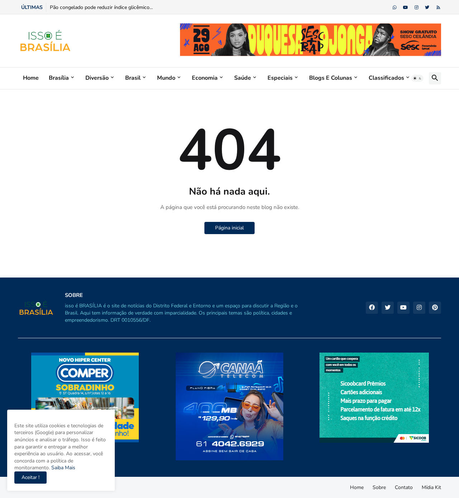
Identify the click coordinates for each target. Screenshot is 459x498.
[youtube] (405, 8)
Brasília (59, 78)
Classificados (386, 78)
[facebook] (372, 308)
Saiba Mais (62, 467)
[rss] (438, 8)
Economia (205, 78)
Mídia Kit (431, 487)
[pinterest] (435, 308)
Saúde (242, 78)
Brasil (133, 78)
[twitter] (427, 8)
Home (31, 78)
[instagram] (416, 8)
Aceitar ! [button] (30, 477)
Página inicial (229, 227)
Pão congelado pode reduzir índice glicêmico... (101, 7)
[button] (417, 78)
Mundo (166, 78)
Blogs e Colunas (330, 78)
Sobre (379, 487)
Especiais (280, 78)
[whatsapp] (395, 8)
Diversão (97, 78)
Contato (404, 487)
